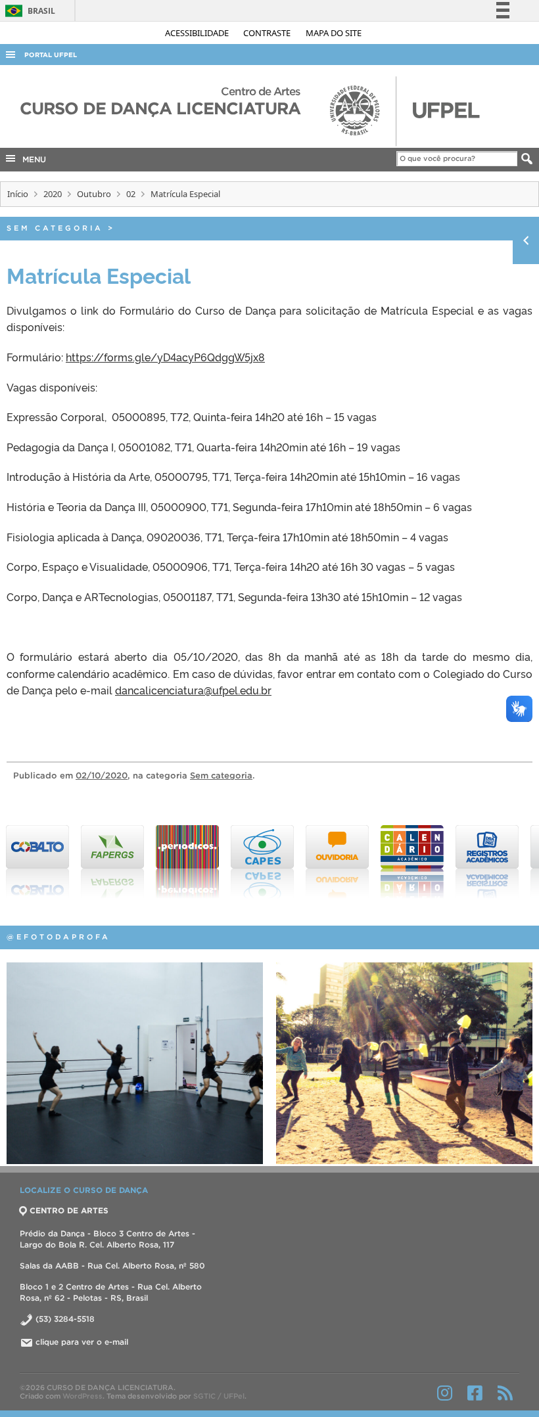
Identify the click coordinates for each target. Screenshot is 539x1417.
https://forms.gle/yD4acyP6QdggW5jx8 (165, 356)
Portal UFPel (50, 54)
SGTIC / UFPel (219, 1396)
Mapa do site (334, 33)
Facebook (474, 1392)
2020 (52, 194)
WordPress (82, 1396)
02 (130, 194)
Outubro (94, 194)
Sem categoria (55, 228)
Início (17, 194)
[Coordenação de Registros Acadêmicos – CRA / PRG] (487, 862)
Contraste (268, 33)
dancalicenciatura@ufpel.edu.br (193, 690)
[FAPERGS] (112, 862)
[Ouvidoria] (337, 862)
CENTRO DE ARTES (69, 1210)
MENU (31, 159)
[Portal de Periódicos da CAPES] (187, 862)
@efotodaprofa (58, 937)
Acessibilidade (198, 33)
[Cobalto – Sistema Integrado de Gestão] (37, 862)
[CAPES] (262, 862)
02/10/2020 (102, 775)
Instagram (444, 1392)
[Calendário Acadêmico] (412, 862)
